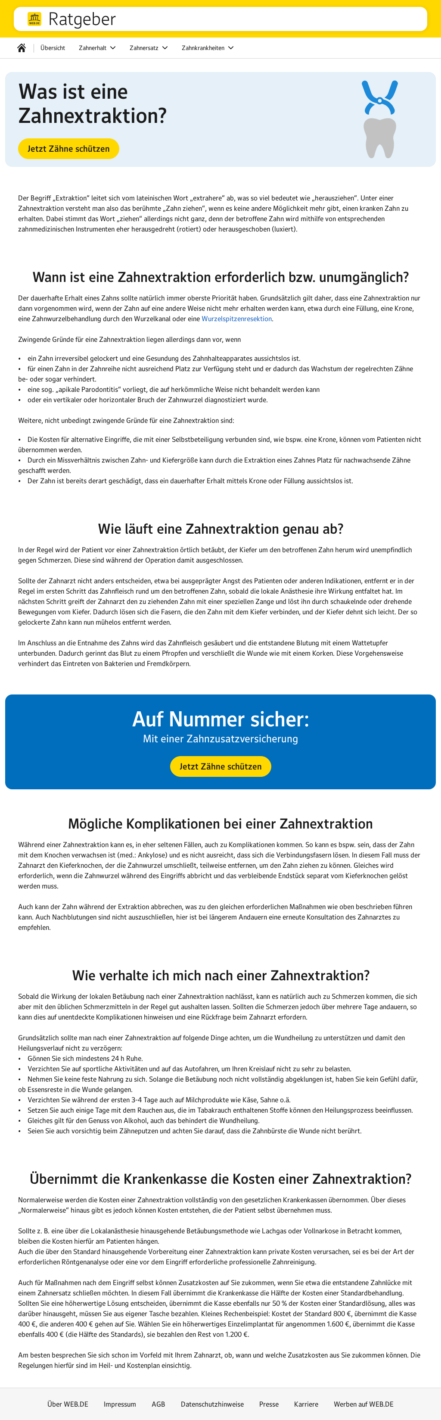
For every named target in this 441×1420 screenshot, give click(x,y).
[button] (68, 148)
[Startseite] (21, 48)
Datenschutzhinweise (212, 1404)
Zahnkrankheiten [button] (204, 48)
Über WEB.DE (67, 1404)
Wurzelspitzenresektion (237, 318)
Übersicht (52, 48)
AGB (158, 1404)
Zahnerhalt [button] (93, 48)
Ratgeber (82, 19)
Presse (269, 1404)
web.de (34, 19)
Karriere (306, 1404)
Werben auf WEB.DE (364, 1404)
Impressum (120, 1404)
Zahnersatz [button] (145, 48)
